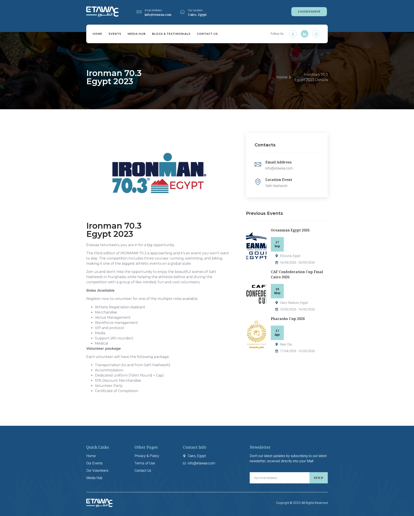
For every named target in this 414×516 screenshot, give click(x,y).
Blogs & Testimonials (171, 33)
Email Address (153, 10)
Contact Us (207, 33)
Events (115, 33)
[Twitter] (304, 34)
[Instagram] (316, 34)
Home (97, 33)
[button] (309, 11)
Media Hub (137, 33)
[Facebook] (293, 34)
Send (318, 478)
